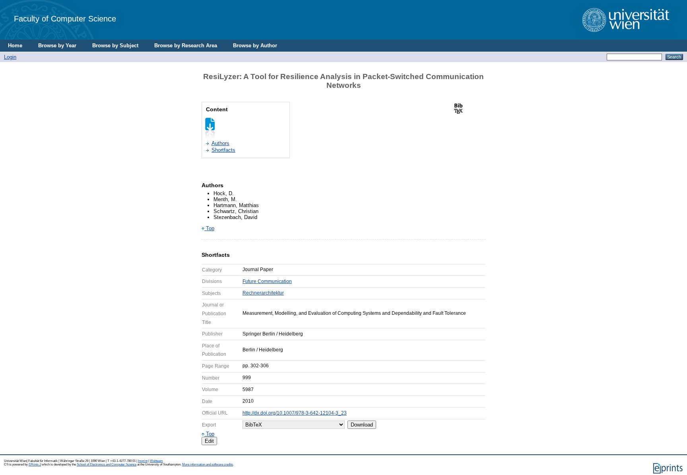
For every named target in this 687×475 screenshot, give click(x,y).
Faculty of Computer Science (65, 18)
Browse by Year (57, 45)
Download (362, 425)
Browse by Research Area (185, 45)
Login (10, 57)
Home (15, 45)
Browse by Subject (115, 45)
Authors (220, 143)
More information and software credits (207, 464)
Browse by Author (255, 45)
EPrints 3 (35, 464)
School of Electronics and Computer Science (106, 464)
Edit (209, 441)
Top (209, 228)
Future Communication (267, 281)
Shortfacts (223, 150)
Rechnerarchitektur (263, 293)
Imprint (142, 461)
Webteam (156, 461)
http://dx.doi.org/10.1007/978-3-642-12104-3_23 (295, 413)
